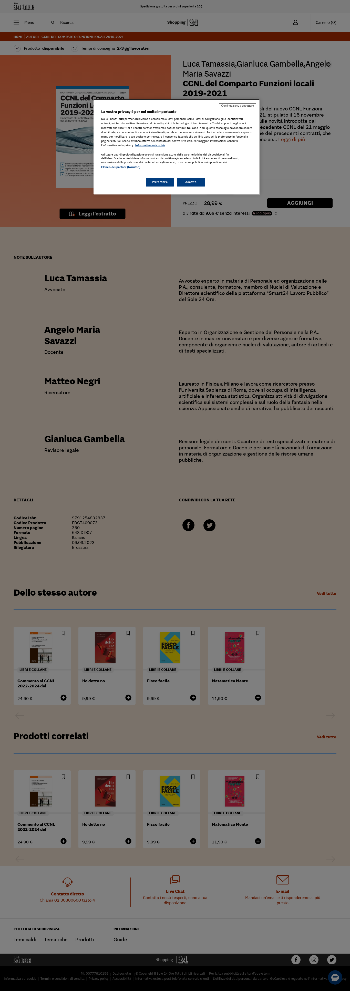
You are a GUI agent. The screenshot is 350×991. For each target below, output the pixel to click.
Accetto (191, 181)
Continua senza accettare (237, 105)
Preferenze (160, 181)
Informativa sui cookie (150, 145)
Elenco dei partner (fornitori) (120, 167)
